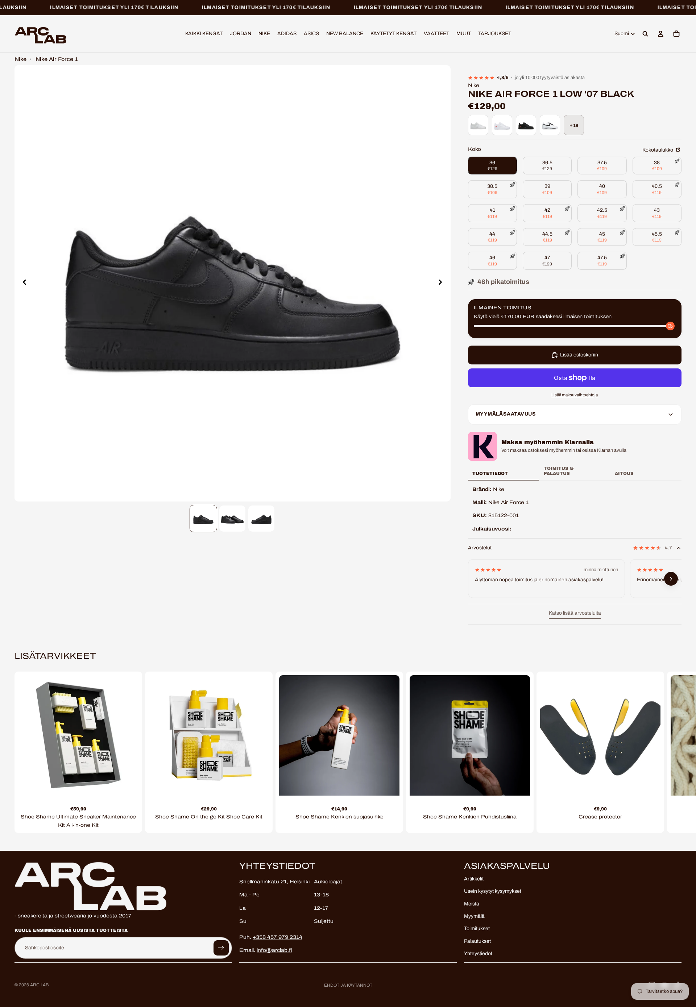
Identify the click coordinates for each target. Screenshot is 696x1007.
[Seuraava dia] (443, 284)
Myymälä (474, 916)
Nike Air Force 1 (57, 59)
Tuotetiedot (490, 473)
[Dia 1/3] (203, 518)
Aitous (624, 473)
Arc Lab (39, 984)
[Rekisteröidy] (221, 948)
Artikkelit (474, 878)
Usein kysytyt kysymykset (492, 891)
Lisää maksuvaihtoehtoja (574, 395)
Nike (20, 59)
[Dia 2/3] (232, 518)
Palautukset (477, 941)
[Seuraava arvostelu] (671, 579)
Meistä (471, 903)
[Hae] (645, 34)
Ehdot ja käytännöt (348, 985)
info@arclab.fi (274, 950)
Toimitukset (477, 928)
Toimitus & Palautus (559, 471)
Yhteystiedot (478, 953)
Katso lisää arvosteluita (574, 613)
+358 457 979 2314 (277, 937)
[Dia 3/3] (261, 518)
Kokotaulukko (658, 150)
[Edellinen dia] (22, 284)
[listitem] (478, 125)
